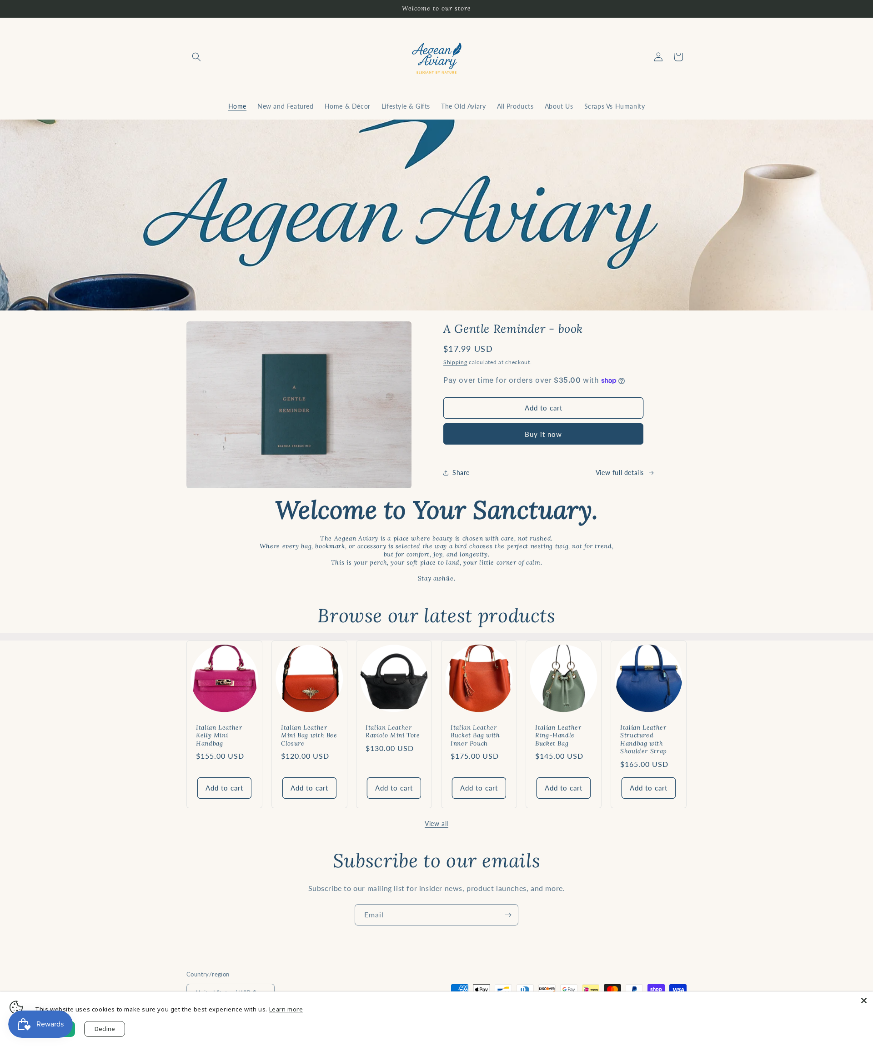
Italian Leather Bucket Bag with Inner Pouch (475, 735)
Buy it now (543, 434)
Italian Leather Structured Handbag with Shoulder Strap (643, 739)
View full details (620, 472)
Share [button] (461, 472)
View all (436, 823)
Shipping (455, 362)
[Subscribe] (508, 915)
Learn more (286, 1009)
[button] (196, 57)
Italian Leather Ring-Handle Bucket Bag (558, 735)
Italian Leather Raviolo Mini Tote (393, 731)
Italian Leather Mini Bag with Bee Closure (309, 735)
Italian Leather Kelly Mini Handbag (219, 735)
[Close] (863, 1000)
